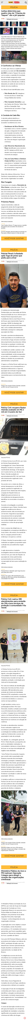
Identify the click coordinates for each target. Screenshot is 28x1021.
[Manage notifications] (25, 1018)
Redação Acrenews (12, 19)
